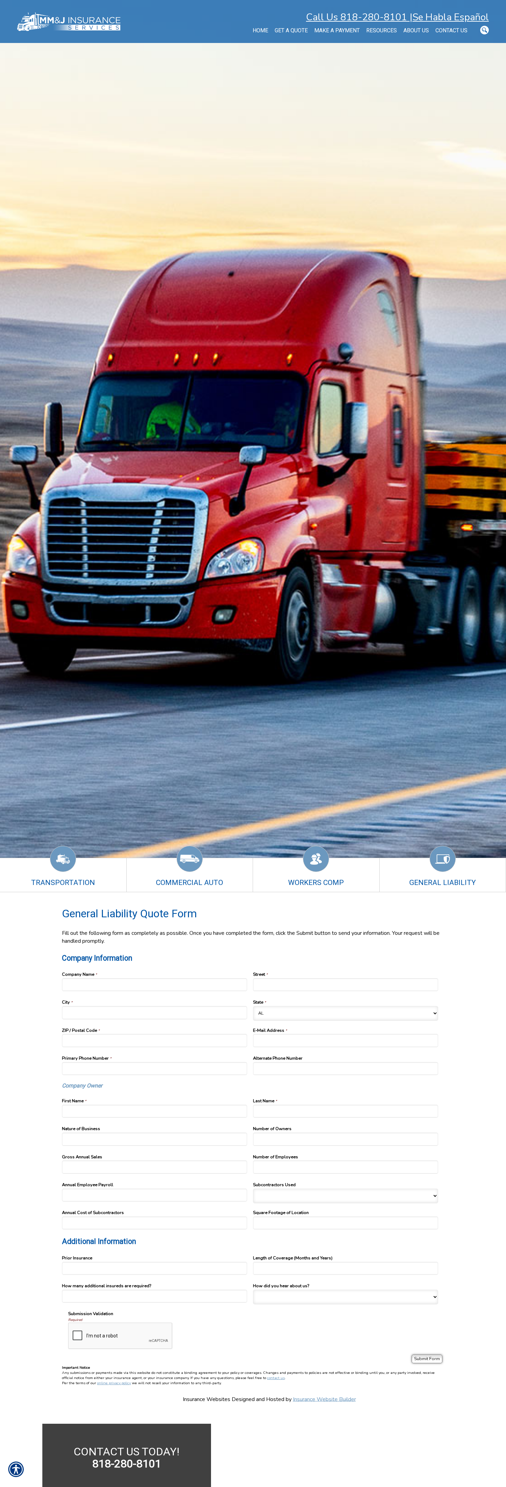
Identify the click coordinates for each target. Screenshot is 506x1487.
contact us (276, 1377)
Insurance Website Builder (324, 1399)
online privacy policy (114, 1383)
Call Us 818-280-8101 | (359, 17)
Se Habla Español (450, 17)
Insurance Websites (206, 1399)
